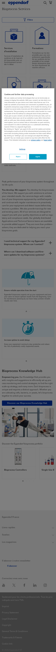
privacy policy (36, 140)
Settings (22, 149)
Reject (18, 157)
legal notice (48, 140)
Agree (38, 157)
